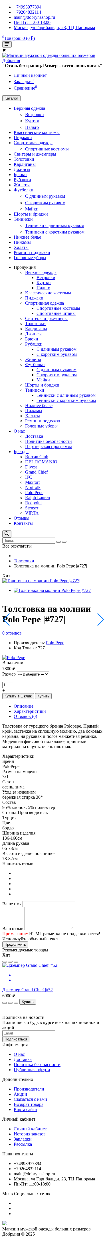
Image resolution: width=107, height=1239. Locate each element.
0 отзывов (12, 633)
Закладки (23, 1139)
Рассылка (23, 1144)
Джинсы (22, 169)
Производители (29, 1089)
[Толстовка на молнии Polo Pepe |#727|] (41, 580)
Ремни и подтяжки (32, 252)
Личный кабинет (30, 1128)
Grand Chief (36, 472)
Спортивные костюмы (47, 148)
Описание (23, 706)
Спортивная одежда (33, 142)
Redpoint (33, 502)
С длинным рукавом (45, 196)
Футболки (23, 189)
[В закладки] (4, 962)
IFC (28, 477)
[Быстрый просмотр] (16, 962)
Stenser (31, 507)
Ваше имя (11, 903)
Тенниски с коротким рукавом (54, 232)
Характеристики (30, 711)
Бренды (21, 451)
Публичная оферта (32, 1069)
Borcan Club (36, 456)
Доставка (34, 436)
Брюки (20, 174)
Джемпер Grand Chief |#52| (28, 989)
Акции (20, 1094)
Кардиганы (25, 164)
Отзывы (21, 518)
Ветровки (34, 114)
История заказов (30, 1133)
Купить (43, 696)
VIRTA (32, 513)
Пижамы (22, 242)
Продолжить (15, 944)
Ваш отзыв (12, 928)
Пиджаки (23, 137)
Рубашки (22, 179)
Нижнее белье (27, 237)
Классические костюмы (37, 132)
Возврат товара (28, 1104)
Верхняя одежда (29, 108)
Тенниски (23, 219)
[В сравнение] (10, 962)
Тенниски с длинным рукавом (54, 225)
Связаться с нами (30, 1099)
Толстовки (24, 159)
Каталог (11, 98)
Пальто (32, 127)
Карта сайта (25, 1109)
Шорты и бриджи (31, 214)
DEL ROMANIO (41, 461)
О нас (19, 431)
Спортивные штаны (56, 313)
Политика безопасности (48, 441)
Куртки (32, 120)
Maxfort (32, 482)
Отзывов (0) (25, 716)
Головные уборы (30, 257)
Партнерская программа (48, 446)
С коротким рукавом (45, 202)
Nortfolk (33, 487)
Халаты (21, 247)
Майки (32, 208)
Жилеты (22, 184)
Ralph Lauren (37, 497)
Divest (31, 466)
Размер (9, 674)
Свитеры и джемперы (35, 154)
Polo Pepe (34, 492)
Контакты (23, 523)
